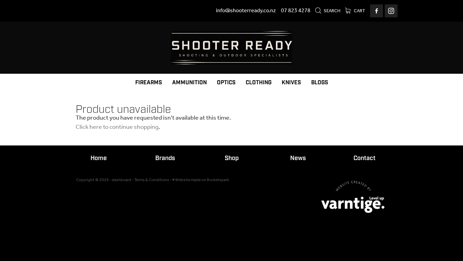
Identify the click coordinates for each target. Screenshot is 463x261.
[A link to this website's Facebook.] (376, 10)
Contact (365, 158)
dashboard (121, 180)
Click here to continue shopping (117, 127)
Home (98, 158)
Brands (165, 158)
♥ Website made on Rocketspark (200, 180)
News (298, 158)
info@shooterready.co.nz (246, 10)
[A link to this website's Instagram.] (391, 10)
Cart (359, 11)
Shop (232, 158)
